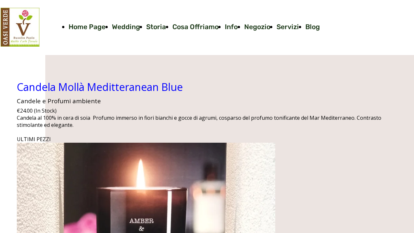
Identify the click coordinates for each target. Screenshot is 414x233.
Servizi (288, 27)
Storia (156, 27)
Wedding (126, 27)
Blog (312, 27)
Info (231, 27)
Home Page (87, 27)
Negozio (257, 27)
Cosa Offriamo (195, 27)
